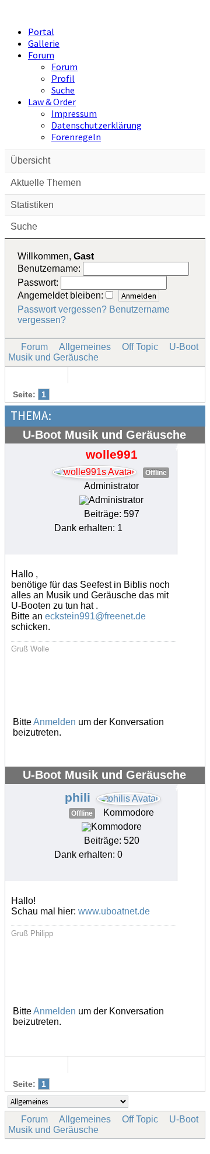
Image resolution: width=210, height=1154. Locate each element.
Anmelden (54, 722)
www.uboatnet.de (114, 911)
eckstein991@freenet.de (95, 616)
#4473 (187, 787)
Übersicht (30, 160)
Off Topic (140, 347)
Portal (41, 31)
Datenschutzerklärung (96, 125)
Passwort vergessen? (62, 309)
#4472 (187, 447)
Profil (63, 78)
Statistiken (32, 205)
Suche (63, 90)
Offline (156, 473)
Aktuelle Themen (45, 183)
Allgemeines (85, 347)
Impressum (74, 113)
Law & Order (52, 102)
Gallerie (44, 43)
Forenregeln (76, 137)
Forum (41, 55)
